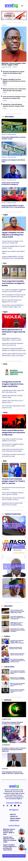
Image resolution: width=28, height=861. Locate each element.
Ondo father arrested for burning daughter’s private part (12, 440)
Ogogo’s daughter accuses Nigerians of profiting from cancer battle (13, 234)
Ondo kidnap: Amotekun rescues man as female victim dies (13, 455)
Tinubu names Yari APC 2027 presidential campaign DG (10, 183)
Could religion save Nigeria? (11, 586)
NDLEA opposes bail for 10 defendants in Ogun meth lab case (13, 332)
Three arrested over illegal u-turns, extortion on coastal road (12, 242)
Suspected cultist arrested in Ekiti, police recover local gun (12, 504)
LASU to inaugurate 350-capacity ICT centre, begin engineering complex (17, 611)
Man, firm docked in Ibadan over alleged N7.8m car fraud (12, 301)
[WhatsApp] (15, 805)
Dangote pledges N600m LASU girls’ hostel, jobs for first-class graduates (13, 206)
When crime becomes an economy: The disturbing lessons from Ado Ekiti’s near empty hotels (13, 526)
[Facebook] (7, 805)
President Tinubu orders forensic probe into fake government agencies (14, 749)
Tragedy (4, 25)
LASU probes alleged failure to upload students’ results (13, 247)
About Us (13, 814)
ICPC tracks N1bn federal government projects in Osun (13, 406)
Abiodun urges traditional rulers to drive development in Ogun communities (14, 354)
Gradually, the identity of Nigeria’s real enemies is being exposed (13, 566)
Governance (6, 745)
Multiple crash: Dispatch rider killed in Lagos (13, 252)
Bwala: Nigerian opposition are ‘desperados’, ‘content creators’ (12, 339)
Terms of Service (15, 818)
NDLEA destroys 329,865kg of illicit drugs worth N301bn (17, 678)
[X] (3, 805)
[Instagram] (11, 805)
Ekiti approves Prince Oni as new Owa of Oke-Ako (13, 488)
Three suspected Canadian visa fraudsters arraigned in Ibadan (13, 283)
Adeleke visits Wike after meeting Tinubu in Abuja (12, 396)
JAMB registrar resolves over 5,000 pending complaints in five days (16, 624)
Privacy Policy (14, 820)
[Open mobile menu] (22, 5)
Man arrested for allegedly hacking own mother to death (12, 445)
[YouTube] (18, 805)
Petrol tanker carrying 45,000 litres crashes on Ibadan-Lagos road (12, 306)
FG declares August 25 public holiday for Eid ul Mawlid (12, 723)
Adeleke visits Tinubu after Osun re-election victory (13, 401)
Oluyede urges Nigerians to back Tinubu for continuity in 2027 (9, 839)
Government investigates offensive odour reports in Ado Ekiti (12, 493)
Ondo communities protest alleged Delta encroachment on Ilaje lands (13, 432)
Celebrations (6, 719)
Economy (5, 768)
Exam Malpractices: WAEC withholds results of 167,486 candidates (17, 630)
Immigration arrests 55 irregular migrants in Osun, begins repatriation (13, 384)
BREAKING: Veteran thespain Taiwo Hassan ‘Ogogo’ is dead (14, 64)
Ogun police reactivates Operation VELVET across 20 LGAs (12, 344)
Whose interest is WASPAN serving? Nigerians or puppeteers (13, 545)
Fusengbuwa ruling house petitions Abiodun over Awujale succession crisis (13, 349)
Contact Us (14, 816)
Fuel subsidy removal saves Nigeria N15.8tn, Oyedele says (13, 772)
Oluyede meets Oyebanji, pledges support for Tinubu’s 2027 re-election (13, 481)
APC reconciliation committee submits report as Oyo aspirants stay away (14, 295)
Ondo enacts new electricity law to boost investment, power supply (12, 450)
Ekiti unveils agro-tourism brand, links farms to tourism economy (13, 499)
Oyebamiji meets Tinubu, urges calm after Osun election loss (13, 391)
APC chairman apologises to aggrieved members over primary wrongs (14, 290)
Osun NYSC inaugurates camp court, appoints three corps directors (17, 617)
